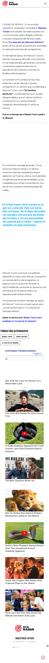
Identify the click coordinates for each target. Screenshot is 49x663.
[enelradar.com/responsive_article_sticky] (47, 645)
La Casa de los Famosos (10, 343)
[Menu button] (45, 3)
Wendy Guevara (21, 337)
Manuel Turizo (7, 337)
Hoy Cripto (31, 641)
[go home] (10, 3)
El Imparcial (18, 641)
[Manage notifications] (43, 657)
